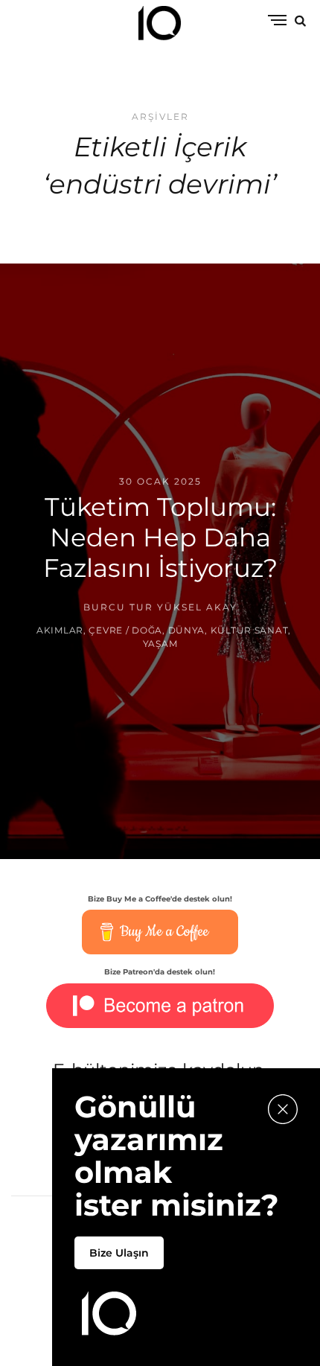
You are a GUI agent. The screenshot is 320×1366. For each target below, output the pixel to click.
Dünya (186, 630)
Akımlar (59, 630)
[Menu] (277, 21)
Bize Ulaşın (119, 1253)
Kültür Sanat (250, 630)
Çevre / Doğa (125, 630)
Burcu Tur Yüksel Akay (160, 607)
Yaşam (160, 644)
